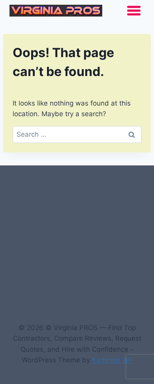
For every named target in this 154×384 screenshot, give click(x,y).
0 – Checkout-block (108, 184)
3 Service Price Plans (53, 214)
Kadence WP (112, 360)
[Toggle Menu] (134, 10)
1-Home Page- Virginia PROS (77, 199)
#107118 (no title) (42, 184)
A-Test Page (114, 214)
